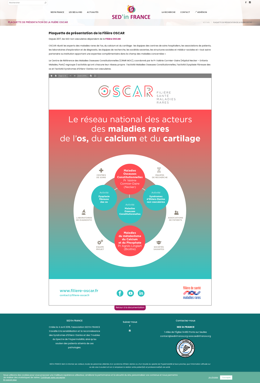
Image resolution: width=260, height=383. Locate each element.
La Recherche (168, 12)
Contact (185, 12)
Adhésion (202, 12)
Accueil (206, 22)
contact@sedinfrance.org (174, 336)
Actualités (92, 12)
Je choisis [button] (213, 377)
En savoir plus (10, 380)
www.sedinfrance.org (199, 336)
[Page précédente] (51, 75)
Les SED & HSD (75, 12)
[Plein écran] (95, 75)
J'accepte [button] (226, 377)
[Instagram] (250, 2)
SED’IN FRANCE (57, 12)
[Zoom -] (70, 75)
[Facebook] (246, 2)
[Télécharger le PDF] (91, 75)
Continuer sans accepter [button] (53, 377)
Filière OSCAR (113, 38)
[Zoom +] (75, 75)
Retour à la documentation (130, 307)
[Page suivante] (56, 75)
